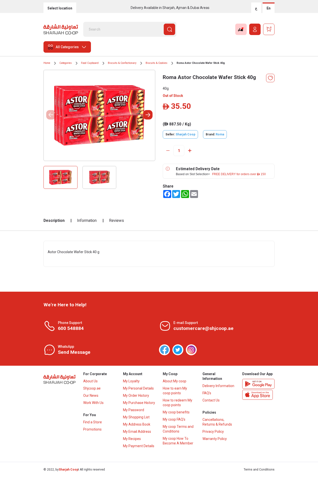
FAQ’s (206, 393)
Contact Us (211, 400)
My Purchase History (139, 403)
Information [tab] (87, 220)
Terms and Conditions (259, 469)
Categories (65, 63)
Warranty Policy (214, 439)
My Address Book (136, 424)
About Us (90, 381)
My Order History (136, 396)
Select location (59, 8)
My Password (133, 410)
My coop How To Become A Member (178, 441)
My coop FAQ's (174, 419)
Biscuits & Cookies (156, 63)
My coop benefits (176, 412)
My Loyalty (131, 381)
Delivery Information (218, 386)
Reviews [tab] (116, 220)
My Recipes (132, 439)
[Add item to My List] (270, 78)
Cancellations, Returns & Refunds (217, 422)
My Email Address (137, 432)
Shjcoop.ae (92, 388)
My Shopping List (136, 417)
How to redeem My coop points (177, 402)
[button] (148, 114)
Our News (90, 396)
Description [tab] (54, 220)
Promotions (92, 429)
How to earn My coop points (175, 390)
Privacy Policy (213, 432)
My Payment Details (138, 446)
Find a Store (92, 422)
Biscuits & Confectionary (122, 63)
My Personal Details (138, 388)
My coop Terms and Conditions (178, 429)
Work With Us (93, 403)
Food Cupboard (90, 63)
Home (46, 63)
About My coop (174, 381)
